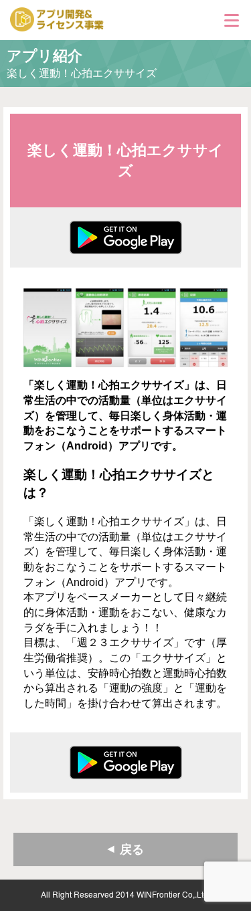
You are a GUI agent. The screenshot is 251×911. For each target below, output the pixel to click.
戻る (132, 849)
